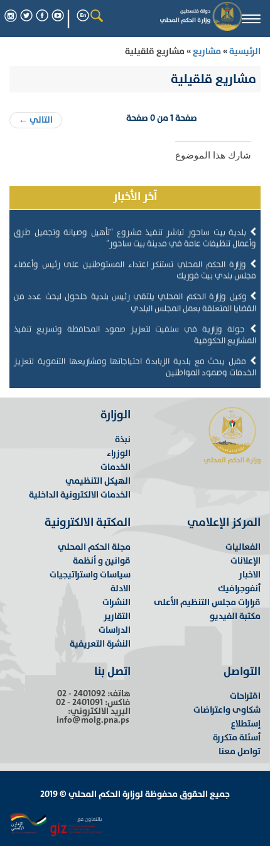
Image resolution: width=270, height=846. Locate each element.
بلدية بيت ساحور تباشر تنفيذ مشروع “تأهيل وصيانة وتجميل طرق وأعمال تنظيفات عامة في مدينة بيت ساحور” (135, 234)
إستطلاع (246, 723)
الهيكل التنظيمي (98, 481)
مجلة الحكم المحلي (94, 547)
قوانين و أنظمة (102, 561)
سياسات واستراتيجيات (90, 574)
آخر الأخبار (135, 196)
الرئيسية (244, 51)
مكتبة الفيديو (235, 616)
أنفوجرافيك (239, 588)
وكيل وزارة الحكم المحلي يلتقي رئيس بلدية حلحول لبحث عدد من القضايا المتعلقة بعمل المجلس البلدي (135, 299)
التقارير (117, 616)
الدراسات (115, 630)
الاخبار (250, 574)
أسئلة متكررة (237, 737)
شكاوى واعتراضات (227, 710)
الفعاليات (243, 547)
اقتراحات (245, 696)
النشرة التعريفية (100, 644)
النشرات (116, 602)
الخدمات (115, 467)
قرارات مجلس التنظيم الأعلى (207, 602)
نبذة (123, 439)
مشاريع (207, 51)
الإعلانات (245, 561)
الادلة (121, 588)
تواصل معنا (240, 751)
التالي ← (36, 120)
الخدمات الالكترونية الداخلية (80, 494)
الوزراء (119, 453)
